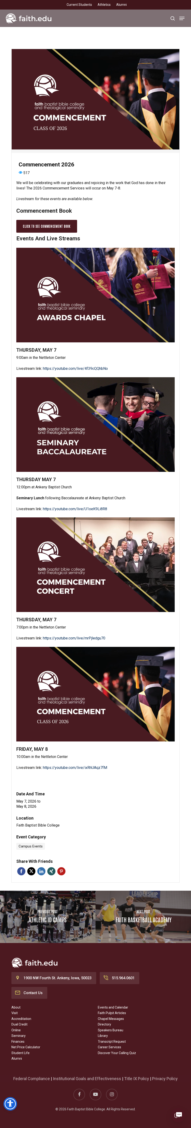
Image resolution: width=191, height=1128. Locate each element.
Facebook (21, 871)
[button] (181, 18)
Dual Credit (19, 1024)
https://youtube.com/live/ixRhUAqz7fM (75, 767)
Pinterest (61, 871)
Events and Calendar (113, 1007)
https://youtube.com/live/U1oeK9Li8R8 (75, 509)
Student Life (20, 1053)
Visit (14, 1013)
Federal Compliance (31, 1078)
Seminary (18, 1036)
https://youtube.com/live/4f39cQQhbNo (75, 368)
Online (16, 1030)
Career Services (109, 1047)
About (15, 1007)
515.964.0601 (123, 978)
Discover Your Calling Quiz (117, 1053)
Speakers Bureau (110, 1030)
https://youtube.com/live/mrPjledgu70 (74, 638)
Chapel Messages (111, 1019)
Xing (51, 871)
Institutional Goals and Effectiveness (87, 1078)
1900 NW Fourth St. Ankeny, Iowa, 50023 (58, 978)
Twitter (31, 871)
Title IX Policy (136, 1078)
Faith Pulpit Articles (112, 1013)
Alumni (16, 1058)
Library (103, 1036)
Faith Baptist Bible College (38, 825)
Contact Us (33, 993)
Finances (17, 1041)
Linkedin (41, 871)
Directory (104, 1024)
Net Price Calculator (25, 1047)
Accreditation (21, 1019)
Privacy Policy (165, 1078)
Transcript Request (112, 1041)
